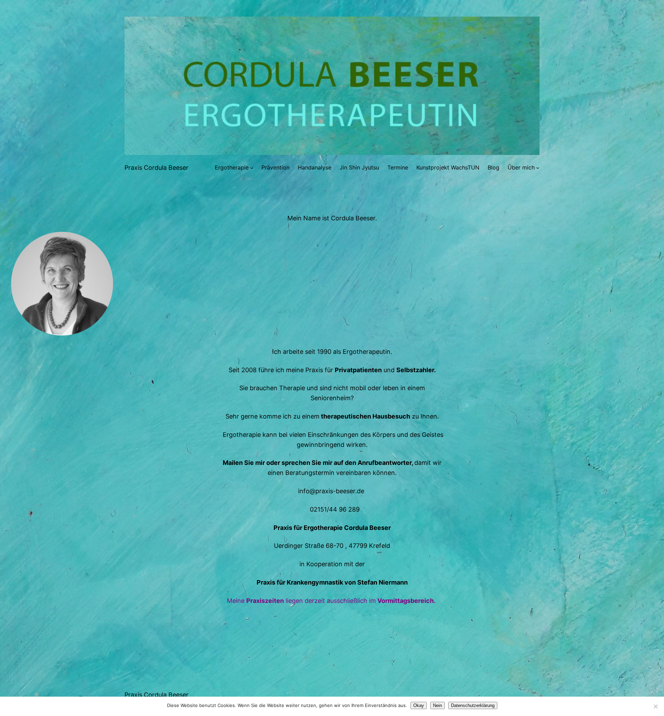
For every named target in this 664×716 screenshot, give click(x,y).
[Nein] (655, 706)
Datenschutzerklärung (473, 705)
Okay (418, 705)
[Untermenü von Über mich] (538, 167)
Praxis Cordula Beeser (156, 167)
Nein (437, 705)
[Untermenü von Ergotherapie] (251, 167)
